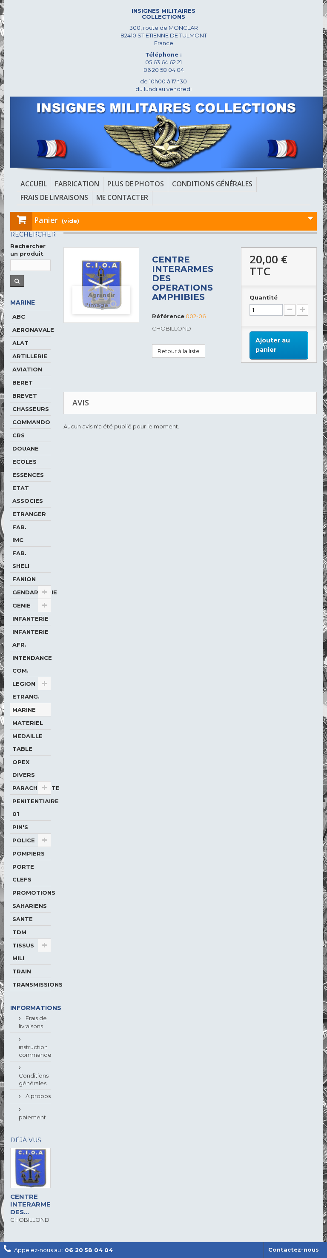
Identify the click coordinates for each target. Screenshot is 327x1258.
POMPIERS (28, 853)
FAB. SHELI (20, 559)
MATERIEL (27, 722)
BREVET (24, 395)
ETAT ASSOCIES (27, 494)
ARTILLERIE (29, 356)
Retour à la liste (179, 351)
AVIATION (27, 369)
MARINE (24, 709)
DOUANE (25, 448)
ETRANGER (29, 514)
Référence (168, 316)
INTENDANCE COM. (31, 664)
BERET (22, 382)
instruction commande (35, 1051)
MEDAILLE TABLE (27, 742)
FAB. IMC (19, 533)
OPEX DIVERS (23, 768)
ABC (18, 316)
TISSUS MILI (23, 951)
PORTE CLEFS (23, 873)
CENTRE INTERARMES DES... (32, 1204)
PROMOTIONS (31, 892)
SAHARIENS (29, 905)
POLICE (23, 840)
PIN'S (20, 827)
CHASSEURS (30, 408)
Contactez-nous (293, 1249)
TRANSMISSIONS (31, 984)
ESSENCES (28, 474)
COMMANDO (31, 422)
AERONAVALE (31, 329)
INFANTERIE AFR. (30, 638)
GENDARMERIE (31, 592)
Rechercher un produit (28, 249)
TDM (19, 932)
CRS (18, 435)
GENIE (21, 605)
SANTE (22, 919)
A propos (37, 1096)
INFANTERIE (30, 618)
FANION (24, 579)
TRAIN (21, 971)
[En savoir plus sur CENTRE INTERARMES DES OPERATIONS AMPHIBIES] (30, 1168)
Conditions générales (34, 1079)
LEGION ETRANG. (26, 690)
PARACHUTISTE (31, 787)
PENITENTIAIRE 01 (31, 807)
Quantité (264, 297)
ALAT (20, 342)
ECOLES (24, 461)
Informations (35, 1008)
